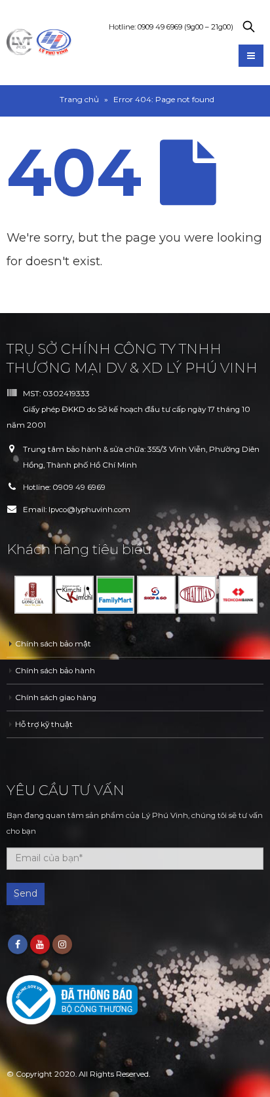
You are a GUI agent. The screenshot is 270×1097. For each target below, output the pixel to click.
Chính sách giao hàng (55, 697)
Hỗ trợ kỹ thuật (44, 724)
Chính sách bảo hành (55, 670)
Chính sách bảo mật (53, 643)
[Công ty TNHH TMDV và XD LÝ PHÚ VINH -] (39, 42)
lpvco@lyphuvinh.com (89, 509)
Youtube (40, 944)
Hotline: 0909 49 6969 (171, 26)
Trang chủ (79, 99)
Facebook (18, 944)
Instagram (62, 944)
